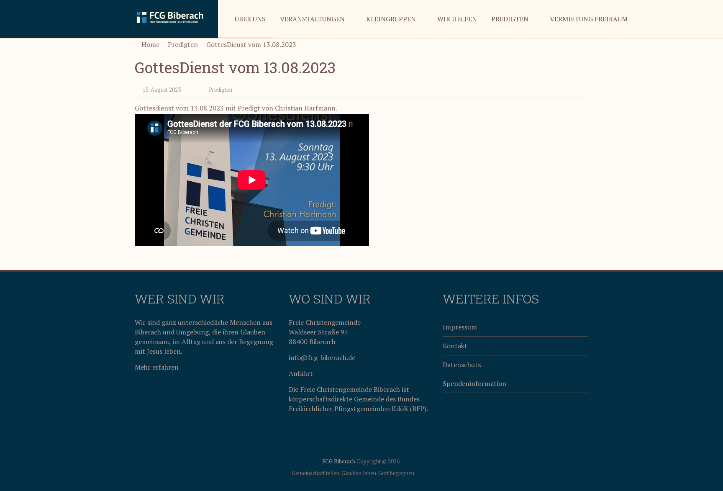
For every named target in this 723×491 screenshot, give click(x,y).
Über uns (250, 18)
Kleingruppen (391, 18)
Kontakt (455, 345)
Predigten (509, 18)
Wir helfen (457, 18)
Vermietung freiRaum (589, 18)
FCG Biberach (338, 461)
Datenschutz (462, 364)
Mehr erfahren (157, 367)
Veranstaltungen (312, 18)
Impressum (460, 327)
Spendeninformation (474, 383)
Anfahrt (301, 373)
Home (149, 44)
